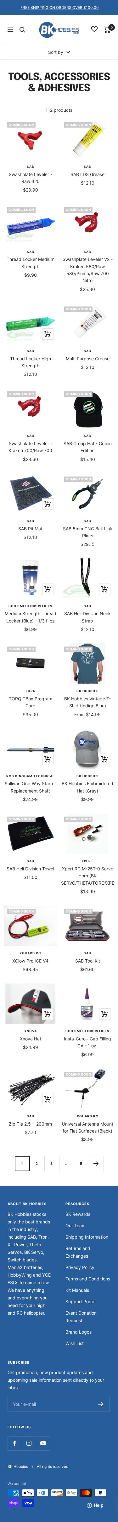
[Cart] (107, 30)
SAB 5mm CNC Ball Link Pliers (87, 532)
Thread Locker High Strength (30, 362)
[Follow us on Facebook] (15, 1443)
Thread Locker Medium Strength (30, 262)
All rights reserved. (53, 1466)
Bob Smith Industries (30, 606)
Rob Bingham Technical (30, 776)
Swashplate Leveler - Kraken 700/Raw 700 (30, 447)
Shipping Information (86, 1237)
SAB (30, 166)
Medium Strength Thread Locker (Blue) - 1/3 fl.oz (30, 617)
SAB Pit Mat (30, 528)
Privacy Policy (79, 1267)
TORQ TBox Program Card (30, 702)
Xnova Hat (30, 1038)
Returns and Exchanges (77, 1252)
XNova (30, 1031)
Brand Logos (78, 1332)
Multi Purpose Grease (88, 358)
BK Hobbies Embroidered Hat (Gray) (87, 787)
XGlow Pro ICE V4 (30, 960)
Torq (30, 691)
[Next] (96, 1163)
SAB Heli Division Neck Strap (87, 617)
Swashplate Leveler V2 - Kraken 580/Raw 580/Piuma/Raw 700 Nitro (88, 269)
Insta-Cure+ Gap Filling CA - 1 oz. (87, 1042)
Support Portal (80, 1301)
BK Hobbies (87, 691)
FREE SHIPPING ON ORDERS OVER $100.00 (59, 7)
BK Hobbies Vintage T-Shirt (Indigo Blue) (87, 702)
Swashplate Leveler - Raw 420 (30, 178)
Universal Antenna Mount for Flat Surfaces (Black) (87, 1127)
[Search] (22, 30)
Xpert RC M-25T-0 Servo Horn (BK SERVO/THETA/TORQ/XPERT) (88, 876)
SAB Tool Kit (87, 960)
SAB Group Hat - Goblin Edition (88, 447)
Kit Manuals (77, 1290)
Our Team (75, 1225)
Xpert (87, 861)
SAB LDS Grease (87, 174)
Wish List (74, 1343)
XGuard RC (30, 953)
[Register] (101, 1404)
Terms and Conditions (87, 1278)
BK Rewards (77, 1214)
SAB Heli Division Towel (30, 868)
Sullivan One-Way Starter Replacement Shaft (30, 787)
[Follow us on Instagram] (29, 1443)
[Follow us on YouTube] (43, 1443)
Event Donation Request (81, 1316)
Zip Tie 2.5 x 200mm (30, 1124)
